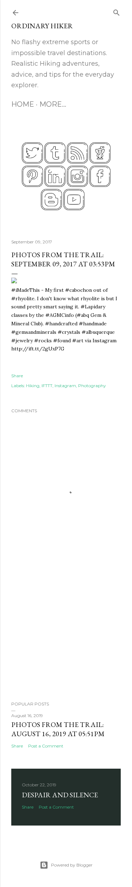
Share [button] (17, 375)
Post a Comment (45, 746)
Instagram (65, 385)
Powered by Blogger (72, 865)
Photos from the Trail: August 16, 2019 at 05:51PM (58, 729)
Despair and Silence (60, 794)
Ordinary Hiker (42, 25)
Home (22, 104)
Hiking (32, 385)
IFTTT (47, 385)
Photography (92, 385)
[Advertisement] (66, 639)
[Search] (116, 11)
